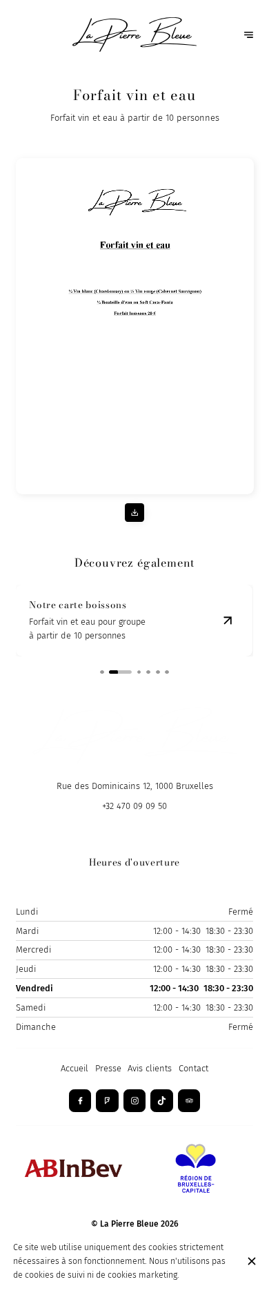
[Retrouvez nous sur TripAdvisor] (189, 1100)
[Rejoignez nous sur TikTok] (161, 1100)
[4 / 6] (148, 672)
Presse (108, 1068)
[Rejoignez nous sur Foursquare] (107, 1100)
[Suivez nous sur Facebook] (80, 1100)
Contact (193, 1068)
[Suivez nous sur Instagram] (134, 1100)
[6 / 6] (167, 672)
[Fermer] (251, 1261)
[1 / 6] (102, 672)
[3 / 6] (139, 672)
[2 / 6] (120, 672)
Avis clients (150, 1068)
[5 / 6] (158, 672)
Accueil (74, 1068)
